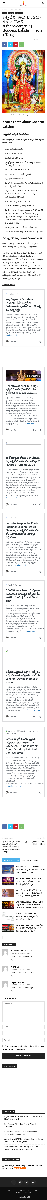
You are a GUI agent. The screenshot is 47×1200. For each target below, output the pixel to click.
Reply (12, 960)
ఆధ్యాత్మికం (18, 9)
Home (4, 9)
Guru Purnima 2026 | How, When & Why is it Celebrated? (20, 1125)
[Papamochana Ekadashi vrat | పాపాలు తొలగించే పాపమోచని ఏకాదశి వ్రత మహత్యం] (8, 881)
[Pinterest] (15, 44)
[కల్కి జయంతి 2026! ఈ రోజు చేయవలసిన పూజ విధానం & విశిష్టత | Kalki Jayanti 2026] (8, 869)
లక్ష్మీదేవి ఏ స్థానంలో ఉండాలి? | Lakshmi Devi (34, 843)
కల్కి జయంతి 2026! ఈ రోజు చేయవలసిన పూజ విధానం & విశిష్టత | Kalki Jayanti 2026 (30, 870)
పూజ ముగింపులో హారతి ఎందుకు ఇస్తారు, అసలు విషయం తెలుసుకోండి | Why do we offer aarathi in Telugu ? (12, 847)
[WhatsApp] (21, 44)
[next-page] (7, 937)
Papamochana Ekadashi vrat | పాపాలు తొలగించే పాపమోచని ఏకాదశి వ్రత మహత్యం (29, 881)
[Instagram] (20, 1182)
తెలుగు (11, 9)
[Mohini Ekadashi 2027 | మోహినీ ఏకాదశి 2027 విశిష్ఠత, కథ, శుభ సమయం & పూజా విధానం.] (8, 928)
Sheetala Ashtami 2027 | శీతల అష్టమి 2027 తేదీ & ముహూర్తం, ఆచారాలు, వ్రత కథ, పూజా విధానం (29, 905)
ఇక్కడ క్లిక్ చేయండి (20, 1168)
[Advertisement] (23, 811)
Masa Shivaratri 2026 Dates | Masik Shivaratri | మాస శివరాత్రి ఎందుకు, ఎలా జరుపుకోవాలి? (29, 893)
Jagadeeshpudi (18, 982)
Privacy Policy (32, 1190)
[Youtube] (33, 1182)
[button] (4, 3)
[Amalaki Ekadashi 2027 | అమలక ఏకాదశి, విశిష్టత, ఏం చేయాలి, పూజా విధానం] (8, 916)
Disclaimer (21, 1190)
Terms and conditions (23, 1193)
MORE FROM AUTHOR (30, 860)
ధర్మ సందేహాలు (19, 13)
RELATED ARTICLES (11, 860)
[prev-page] (3, 937)
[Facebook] (4, 44)
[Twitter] (10, 44)
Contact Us (12, 1190)
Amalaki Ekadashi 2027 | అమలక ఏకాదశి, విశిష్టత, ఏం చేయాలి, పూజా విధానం (27, 916)
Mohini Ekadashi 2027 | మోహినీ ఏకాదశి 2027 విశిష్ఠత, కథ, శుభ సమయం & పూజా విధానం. (29, 928)
